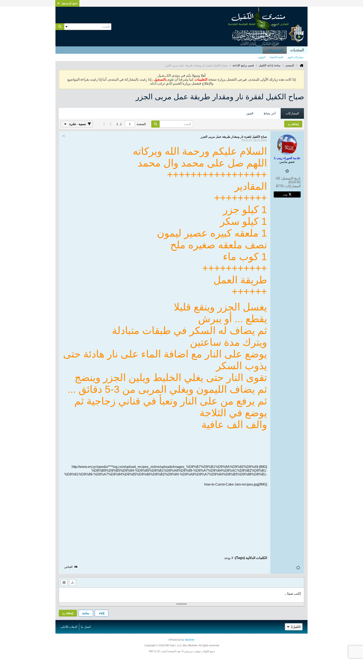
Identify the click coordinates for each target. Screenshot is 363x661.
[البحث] (59, 26)
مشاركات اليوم (295, 57)
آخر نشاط (269, 113)
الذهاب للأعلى (68, 626)
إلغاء (101, 613)
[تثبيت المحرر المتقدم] (72, 582)
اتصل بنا (86, 626)
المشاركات (292, 113)
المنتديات (297, 50)
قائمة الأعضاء (276, 57)
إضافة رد (67, 613)
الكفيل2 (296, 626)
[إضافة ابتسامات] (64, 582)
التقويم (261, 57)
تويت (285, 194)
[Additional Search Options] (66, 26)
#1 (63, 136)
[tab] (292, 113)
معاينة (85, 613)
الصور (249, 113)
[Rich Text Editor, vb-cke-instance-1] (181, 595)
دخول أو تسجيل (69, 3)
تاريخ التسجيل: (291, 178)
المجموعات (274, 50)
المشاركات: (292, 186)
